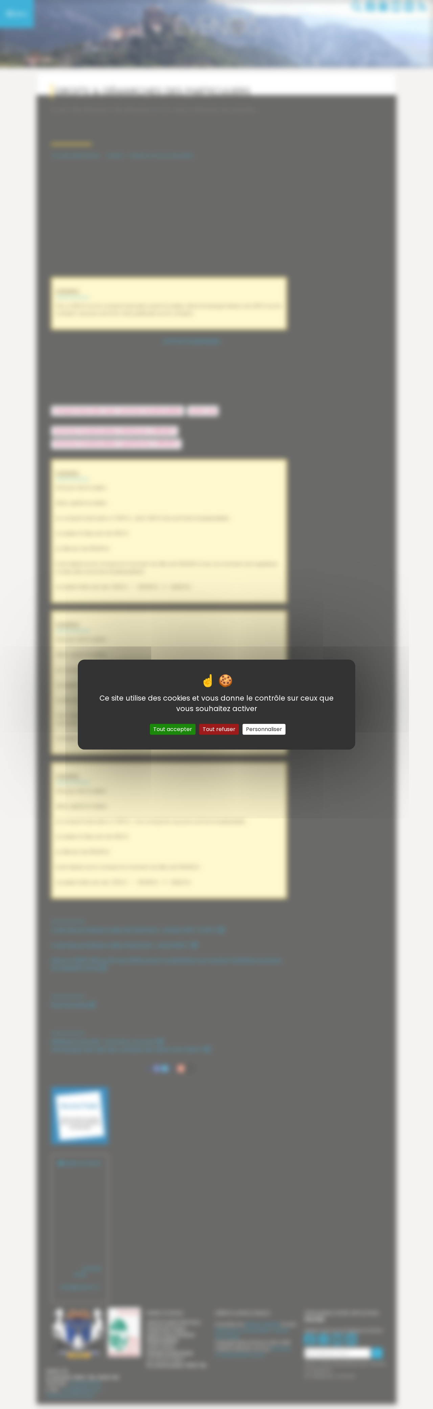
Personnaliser (264, 729)
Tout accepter (172, 729)
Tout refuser (219, 729)
